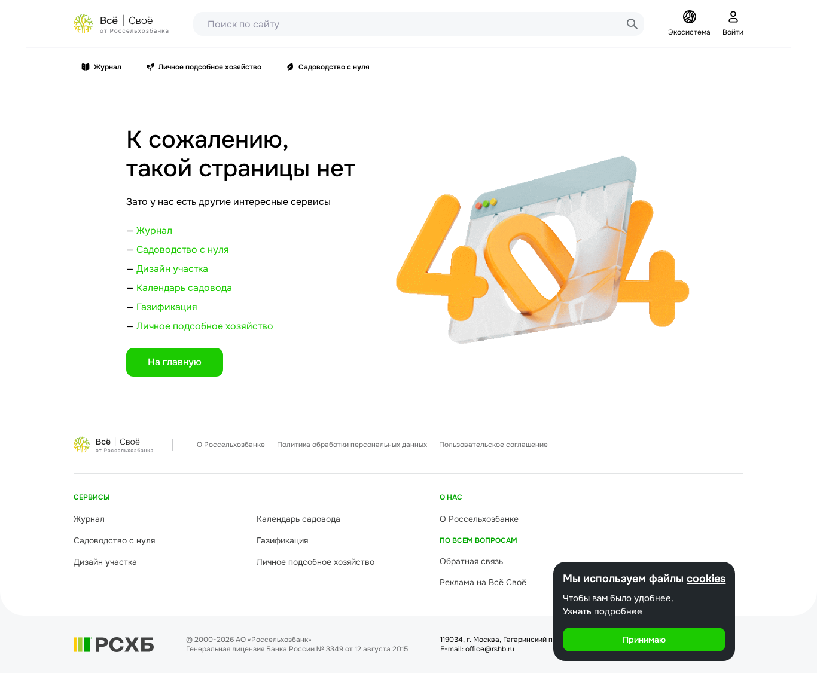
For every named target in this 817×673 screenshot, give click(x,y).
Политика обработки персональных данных (352, 444)
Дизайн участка (172, 268)
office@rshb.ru (489, 649)
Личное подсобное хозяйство (209, 67)
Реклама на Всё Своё (483, 582)
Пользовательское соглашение (493, 444)
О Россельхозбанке (231, 444)
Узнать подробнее (602, 611)
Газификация (166, 307)
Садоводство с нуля (334, 67)
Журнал (107, 67)
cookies (706, 578)
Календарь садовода (184, 288)
